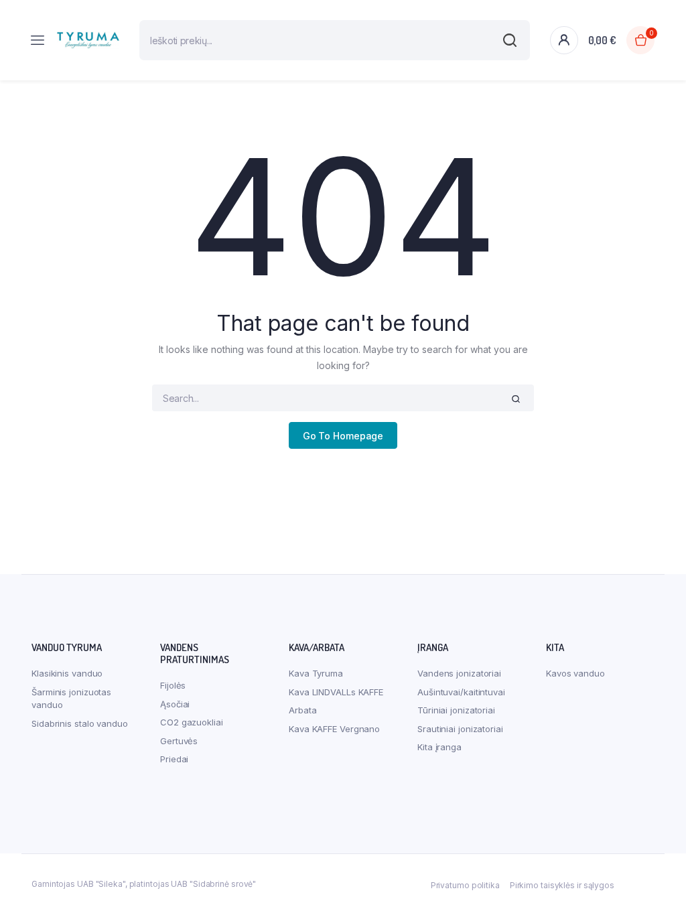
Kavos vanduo (575, 673)
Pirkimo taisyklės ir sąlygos (562, 885)
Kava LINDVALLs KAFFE (336, 692)
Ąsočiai (175, 704)
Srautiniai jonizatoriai (460, 728)
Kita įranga (439, 747)
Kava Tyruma (316, 673)
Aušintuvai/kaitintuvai (461, 692)
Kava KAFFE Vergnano (334, 728)
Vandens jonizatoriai (459, 673)
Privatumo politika (465, 885)
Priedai (174, 759)
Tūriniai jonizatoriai (456, 710)
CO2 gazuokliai (191, 722)
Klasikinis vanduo (66, 673)
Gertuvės (179, 740)
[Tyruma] (88, 40)
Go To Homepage (343, 435)
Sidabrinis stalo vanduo (79, 723)
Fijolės (173, 685)
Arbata (302, 710)
